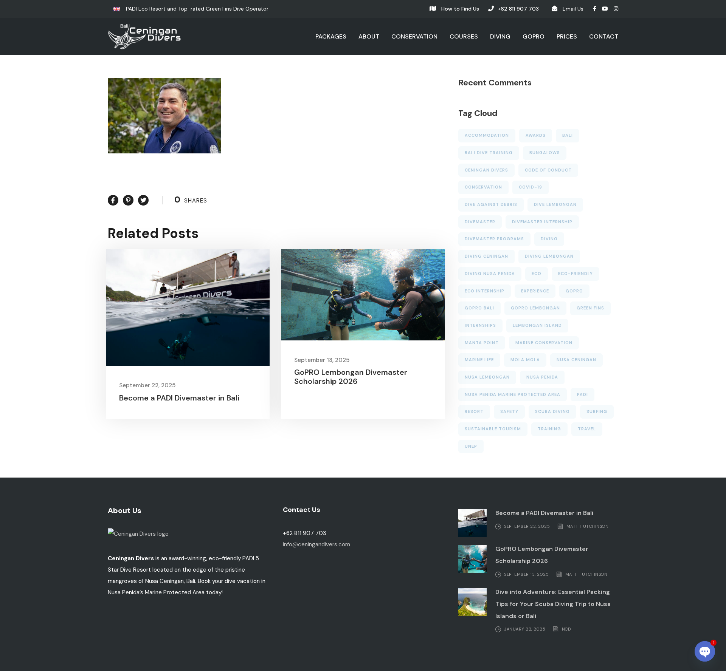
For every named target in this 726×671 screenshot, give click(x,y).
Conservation (483, 187)
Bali (567, 135)
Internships (480, 325)
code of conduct (548, 170)
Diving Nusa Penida (490, 273)
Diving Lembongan (549, 256)
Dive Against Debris (491, 204)
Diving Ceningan (486, 256)
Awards (536, 135)
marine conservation (543, 342)
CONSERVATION (414, 36)
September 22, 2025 (147, 385)
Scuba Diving (552, 411)
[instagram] (616, 8)
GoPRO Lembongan (535, 308)
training (549, 428)
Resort (474, 411)
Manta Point (482, 342)
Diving (549, 238)
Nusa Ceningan (576, 359)
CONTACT (603, 36)
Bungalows (544, 152)
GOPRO (533, 36)
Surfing (596, 411)
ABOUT (368, 36)
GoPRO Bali (479, 308)
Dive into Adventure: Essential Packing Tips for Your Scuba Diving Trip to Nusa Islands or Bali (553, 604)
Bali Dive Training (489, 152)
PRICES (567, 36)
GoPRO (574, 291)
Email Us (573, 8)
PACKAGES (330, 36)
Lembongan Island (537, 325)
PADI (582, 394)
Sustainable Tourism (493, 428)
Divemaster (480, 221)
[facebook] (594, 8)
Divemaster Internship (542, 221)
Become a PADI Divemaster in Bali (179, 398)
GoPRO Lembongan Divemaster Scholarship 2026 (350, 376)
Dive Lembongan (555, 204)
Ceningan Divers (486, 170)
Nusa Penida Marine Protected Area (512, 394)
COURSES (464, 36)
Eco (536, 273)
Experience (535, 291)
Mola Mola (525, 359)
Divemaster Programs (494, 238)
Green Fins (590, 308)
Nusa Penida (542, 377)
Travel (587, 428)
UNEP (471, 446)
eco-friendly (575, 273)
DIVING (500, 36)
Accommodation (487, 135)
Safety (509, 411)
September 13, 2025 (321, 360)
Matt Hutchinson (587, 526)
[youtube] (605, 8)
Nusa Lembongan (487, 377)
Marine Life (479, 359)
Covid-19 (530, 187)
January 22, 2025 (524, 629)
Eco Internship (484, 291)
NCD (566, 629)
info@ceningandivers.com (316, 544)
